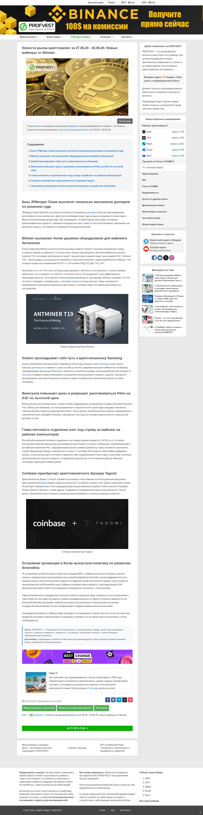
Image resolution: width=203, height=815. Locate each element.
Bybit (149, 132)
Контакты (126, 37)
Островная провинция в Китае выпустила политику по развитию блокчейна (73, 186)
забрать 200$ (177, 143)
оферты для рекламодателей (51, 800)
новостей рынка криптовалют (73, 130)
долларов (92, 212)
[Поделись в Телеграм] (119, 699)
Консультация (95, 2)
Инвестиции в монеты (154, 211)
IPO (144, 180)
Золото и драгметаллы (155, 199)
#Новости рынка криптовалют (75, 708)
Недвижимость (150, 193)
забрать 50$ (178, 138)
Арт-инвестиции (151, 218)
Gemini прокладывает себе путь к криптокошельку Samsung (64, 161)
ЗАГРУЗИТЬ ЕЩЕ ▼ (77, 728)
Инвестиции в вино (153, 224)
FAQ (113, 810)
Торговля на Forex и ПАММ (157, 161)
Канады (105, 364)
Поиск (111, 2)
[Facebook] (154, 257)
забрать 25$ (178, 156)
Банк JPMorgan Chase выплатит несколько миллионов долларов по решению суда (77, 151)
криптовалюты (39, 367)
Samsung (26, 375)
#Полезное (102, 708)
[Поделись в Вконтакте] (113, 699)
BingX (150, 150)
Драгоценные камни (153, 205)
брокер (43, 483)
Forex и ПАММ (150, 186)
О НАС (102, 810)
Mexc (149, 156)
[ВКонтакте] (160, 257)
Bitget (149, 143)
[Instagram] (171, 257)
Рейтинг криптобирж (153, 126)
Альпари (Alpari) (155, 167)
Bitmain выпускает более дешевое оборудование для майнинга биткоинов (72, 156)
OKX (149, 138)
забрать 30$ (178, 150)
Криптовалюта (28, 37)
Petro (24, 407)
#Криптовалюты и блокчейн (39, 708)
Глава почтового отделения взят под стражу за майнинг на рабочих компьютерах (76, 175)
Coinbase (51, 479)
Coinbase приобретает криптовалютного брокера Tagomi (62, 181)
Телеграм (93, 688)
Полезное (105, 37)
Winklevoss (56, 371)
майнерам (64, 278)
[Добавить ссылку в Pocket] (130, 699)
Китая (38, 126)
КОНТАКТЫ (125, 810)
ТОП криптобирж (80, 37)
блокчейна (72, 126)
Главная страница (77, 748)
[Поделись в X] (124, 699)
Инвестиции (54, 37)
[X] (165, 257)
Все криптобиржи (149, 801)
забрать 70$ (178, 132)
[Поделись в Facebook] (107, 699)
